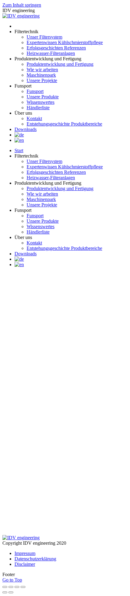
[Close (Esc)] (4, 587)
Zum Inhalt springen (21, 5)
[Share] (10, 587)
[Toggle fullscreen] (17, 587)
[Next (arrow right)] (10, 592)
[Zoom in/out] (23, 587)
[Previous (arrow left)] (4, 592)
